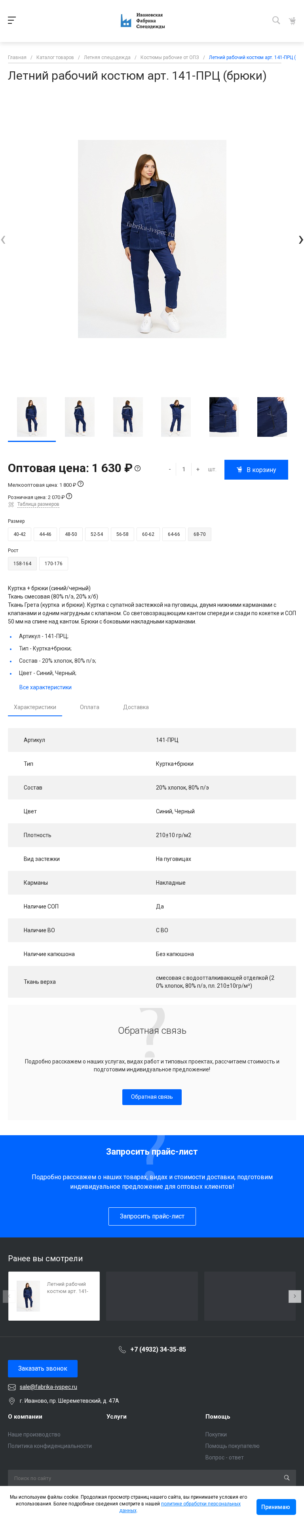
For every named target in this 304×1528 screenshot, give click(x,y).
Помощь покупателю (232, 1446)
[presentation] (3, 239)
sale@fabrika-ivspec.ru (48, 1387)
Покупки (216, 1434)
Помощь (217, 1416)
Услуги (116, 1416)
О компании (25, 1416)
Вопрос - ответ (224, 1457)
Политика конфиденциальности (50, 1446)
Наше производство (34, 1434)
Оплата (89, 707)
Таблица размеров (38, 504)
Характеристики (35, 707)
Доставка (136, 707)
